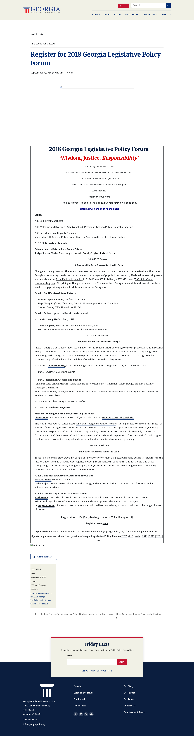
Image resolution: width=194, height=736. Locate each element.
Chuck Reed (41, 417)
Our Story (129, 686)
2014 (137, 536)
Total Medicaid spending (69, 279)
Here (107, 197)
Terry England (52, 303)
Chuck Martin (59, 383)
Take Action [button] (149, 14)
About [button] (165, 14)
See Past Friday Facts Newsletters (97, 670)
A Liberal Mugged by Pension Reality (96, 424)
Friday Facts (80, 705)
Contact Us (130, 705)
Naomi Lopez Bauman (50, 299)
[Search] (168, 5)
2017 (124, 536)
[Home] (41, 10)
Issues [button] (95, 14)
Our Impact (129, 692)
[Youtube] (91, 714)
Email (69, 655)
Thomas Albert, (48, 391)
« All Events (36, 34)
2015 (130, 536)
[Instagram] (86, 714)
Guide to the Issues (83, 692)
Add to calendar (44, 557)
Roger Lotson (46, 505)
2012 (152, 536)
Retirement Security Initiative (118, 417)
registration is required (122, 203)
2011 (159, 536)
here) (117, 209)
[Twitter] (81, 714)
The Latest (79, 699)
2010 (97, 540)
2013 (144, 536)
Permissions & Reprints (135, 712)
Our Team (129, 699)
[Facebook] (76, 714)
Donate (77, 686)
